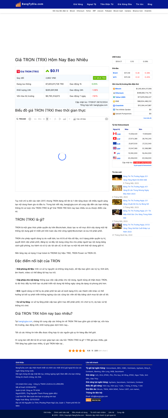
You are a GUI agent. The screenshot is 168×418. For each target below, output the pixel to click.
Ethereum (119, 93)
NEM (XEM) (113, 389)
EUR (118, 144)
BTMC (106, 375)
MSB (112, 371)
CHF (118, 139)
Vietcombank (111, 368)
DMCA (88, 400)
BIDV (119, 368)
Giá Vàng (78, 4)
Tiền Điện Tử (107, 4)
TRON (106, 389)
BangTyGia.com (32, 3)
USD (118, 158)
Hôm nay (106, 386)
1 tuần (121, 386)
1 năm (140, 386)
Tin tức (140, 4)
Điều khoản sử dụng (79, 412)
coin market (134, 389)
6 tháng (134, 386)
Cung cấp (120, 412)
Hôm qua (114, 386)
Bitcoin (118, 89)
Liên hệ (111, 412)
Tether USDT (124, 389)
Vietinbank (131, 368)
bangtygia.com (25, 321)
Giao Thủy (94, 379)
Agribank (140, 368)
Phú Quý (117, 375)
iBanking (97, 371)
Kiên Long (105, 371)
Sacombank (119, 371)
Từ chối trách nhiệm (98, 412)
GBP (118, 149)
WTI (114, 77)
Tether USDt (120, 97)
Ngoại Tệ (91, 4)
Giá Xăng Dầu (125, 4)
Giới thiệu (47, 412)
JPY (118, 153)
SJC (96, 375)
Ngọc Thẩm (139, 375)
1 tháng (127, 386)
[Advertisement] (84, 32)
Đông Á (147, 368)
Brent (115, 73)
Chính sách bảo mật (61, 412)
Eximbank (89, 371)
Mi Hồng (125, 375)
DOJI (101, 375)
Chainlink (119, 105)
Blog (150, 4)
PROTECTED (96, 400)
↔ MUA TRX (100, 78)
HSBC (124, 368)
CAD (118, 134)
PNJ (111, 375)
